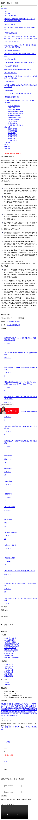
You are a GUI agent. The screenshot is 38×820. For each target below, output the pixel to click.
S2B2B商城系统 (13, 108)
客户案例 (7, 142)
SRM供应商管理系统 (15, 117)
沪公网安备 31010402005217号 (10, 727)
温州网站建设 (10, 706)
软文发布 (29, 710)
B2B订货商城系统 (14, 106)
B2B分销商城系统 (14, 115)
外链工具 (10, 704)
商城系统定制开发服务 (15, 125)
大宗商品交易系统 (14, 109)
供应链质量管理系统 (13, 325)
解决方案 (7, 127)
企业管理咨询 (31, 708)
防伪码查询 (14, 710)
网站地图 (6, 712)
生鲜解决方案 (12, 135)
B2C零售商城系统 (11, 715)
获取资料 (7, 148)
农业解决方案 (12, 140)
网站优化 (27, 704)
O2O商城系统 (12, 121)
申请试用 (21, 318)
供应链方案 (11, 133)
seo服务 (5, 708)
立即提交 (3, 795)
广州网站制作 (19, 706)
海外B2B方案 (12, 131)
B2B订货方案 (12, 129)
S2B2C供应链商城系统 (15, 111)
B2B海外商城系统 (14, 119)
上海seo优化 (22, 710)
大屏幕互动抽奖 (18, 704)
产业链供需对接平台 (13, 321)
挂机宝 (26, 706)
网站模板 (4, 704)
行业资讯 (7, 146)
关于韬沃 (7, 144)
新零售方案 (11, 138)
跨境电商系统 (12, 123)
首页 (5, 11)
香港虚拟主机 (21, 708)
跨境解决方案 (12, 137)
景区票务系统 (12, 708)
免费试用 (4, 8)
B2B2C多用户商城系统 (15, 113)
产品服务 (7, 13)
